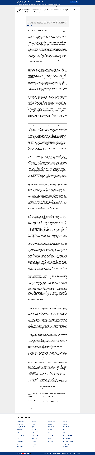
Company (56, 453)
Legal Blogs (50, 438)
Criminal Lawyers (20, 424)
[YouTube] (23, 453)
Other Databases (51, 435)
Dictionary (65, 421)
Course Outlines (66, 426)
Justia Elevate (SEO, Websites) (68, 441)
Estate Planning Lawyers (21, 427)
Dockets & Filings (20, 446)
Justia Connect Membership (68, 436)
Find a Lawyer (19, 4)
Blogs (64, 429)
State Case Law (35, 440)
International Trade (51, 427)
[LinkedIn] (21, 453)
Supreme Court (20, 441)
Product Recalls (50, 441)
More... (18, 432)
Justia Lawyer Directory (67, 438)
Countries (49, 446)
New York (34, 444)
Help (59, 453)
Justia (18, 6)
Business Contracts (26, 6)
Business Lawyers (20, 423)
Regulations (19, 440)
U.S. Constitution (20, 436)
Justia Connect (46, 453)
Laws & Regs (44, 4)
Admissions (65, 423)
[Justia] (21, 2)
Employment (50, 424)
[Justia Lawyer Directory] (31, 453)
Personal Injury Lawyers (21, 431)
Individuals (34, 420)
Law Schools (39, 4)
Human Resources (29, 14)
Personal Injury (35, 431)
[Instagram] (25, 453)
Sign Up (76, 1)
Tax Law (49, 431)
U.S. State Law (35, 435)
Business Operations (51, 423)
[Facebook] (24, 453)
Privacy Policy (69, 453)
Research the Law (32, 4)
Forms (21, 6)
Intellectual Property (51, 426)
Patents (49, 443)
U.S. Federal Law (20, 435)
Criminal (33, 423)
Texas (33, 446)
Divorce (33, 424)
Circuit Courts (19, 443)
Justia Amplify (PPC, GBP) (67, 443)
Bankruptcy (34, 421)
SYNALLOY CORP (32, 6)
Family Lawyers (19, 429)
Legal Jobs (49, 436)
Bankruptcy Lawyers (20, 421)
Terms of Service (63, 453)
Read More (29, 25)
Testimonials (65, 446)
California (34, 441)
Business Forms (50, 440)
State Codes (34, 438)
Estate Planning (35, 427)
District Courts (19, 444)
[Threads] (27, 453)
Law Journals (65, 427)
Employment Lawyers (21, 426)
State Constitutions (35, 436)
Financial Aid (65, 424)
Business (49, 420)
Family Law (34, 429)
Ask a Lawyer (25, 4)
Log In (72, 1)
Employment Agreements (38, 14)
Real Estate (50, 429)
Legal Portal (52, 453)
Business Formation (51, 421)
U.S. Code (18, 438)
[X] (30, 453)
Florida (33, 443)
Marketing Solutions (57, 4)
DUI (33, 426)
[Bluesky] (28, 453)
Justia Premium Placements (68, 440)
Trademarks (50, 444)
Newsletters (50, 4)
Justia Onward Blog (66, 444)
